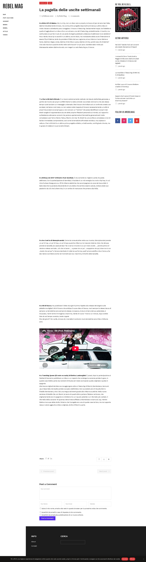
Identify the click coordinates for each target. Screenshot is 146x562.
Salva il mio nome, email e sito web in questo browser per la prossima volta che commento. (74, 508)
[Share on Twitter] (48, 458)
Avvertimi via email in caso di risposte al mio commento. (61, 512)
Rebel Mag (63, 16)
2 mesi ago (121, 50)
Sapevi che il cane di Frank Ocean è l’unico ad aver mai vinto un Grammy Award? (127, 98)
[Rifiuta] (144, 559)
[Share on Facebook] (45, 458)
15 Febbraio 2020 (47, 16)
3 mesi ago (121, 66)
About (33, 542)
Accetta (124, 559)
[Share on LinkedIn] (51, 458)
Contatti (34, 546)
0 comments (75, 16)
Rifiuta (132, 559)
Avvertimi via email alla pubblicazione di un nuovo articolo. (62, 515)
